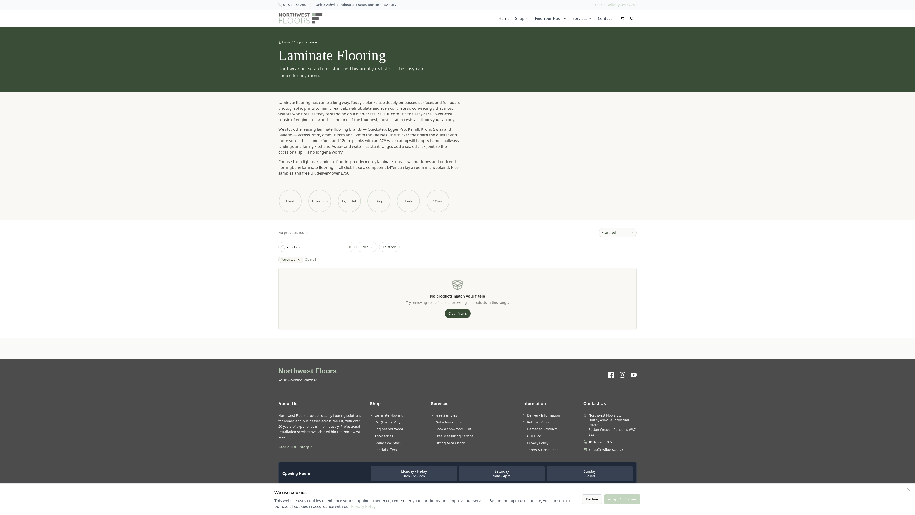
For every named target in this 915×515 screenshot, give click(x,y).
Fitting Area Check (450, 443)
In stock (389, 247)
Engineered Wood (389, 429)
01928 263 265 (294, 4)
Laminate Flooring (389, 415)
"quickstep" (288, 260)
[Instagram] (622, 375)
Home (503, 18)
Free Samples (446, 415)
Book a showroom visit (453, 429)
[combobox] (618, 232)
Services (580, 18)
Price (364, 247)
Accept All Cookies (622, 499)
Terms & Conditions (542, 450)
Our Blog (534, 436)
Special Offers (386, 450)
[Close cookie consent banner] (908, 489)
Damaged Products (542, 429)
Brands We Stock (388, 443)
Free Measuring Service (454, 436)
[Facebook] (611, 375)
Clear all (310, 260)
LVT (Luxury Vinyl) (388, 422)
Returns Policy (538, 422)
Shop (519, 18)
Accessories (384, 436)
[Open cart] (622, 18)
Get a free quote (449, 422)
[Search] (632, 18)
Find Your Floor (548, 18)
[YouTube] (634, 375)
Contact (605, 18)
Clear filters (457, 313)
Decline (592, 499)
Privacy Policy (537, 443)
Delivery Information (543, 415)
